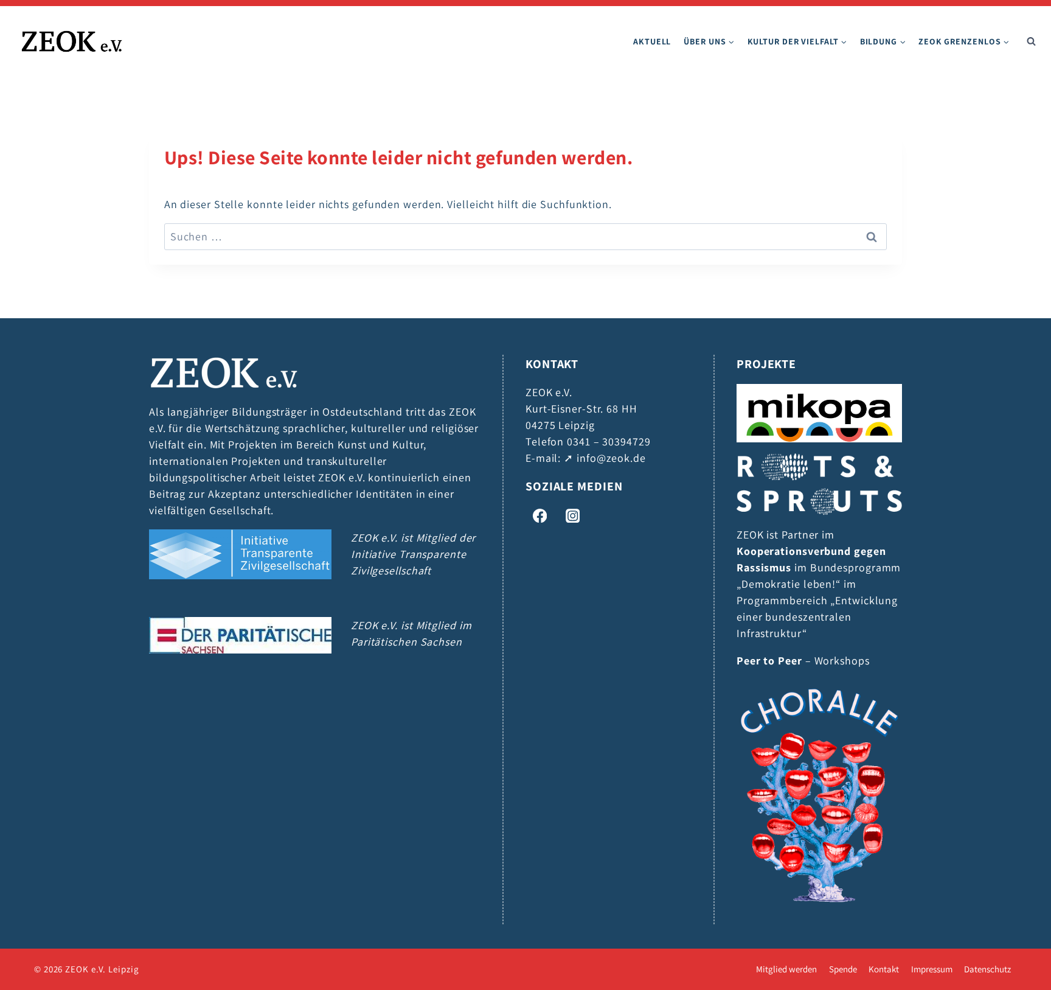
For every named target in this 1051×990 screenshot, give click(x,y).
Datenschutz (987, 969)
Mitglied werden (786, 969)
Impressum (931, 969)
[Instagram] (572, 515)
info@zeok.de (611, 458)
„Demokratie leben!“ (789, 584)
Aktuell (652, 41)
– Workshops (803, 661)
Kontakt (884, 969)
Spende (843, 969)
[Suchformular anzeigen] (1031, 41)
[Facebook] (540, 515)
